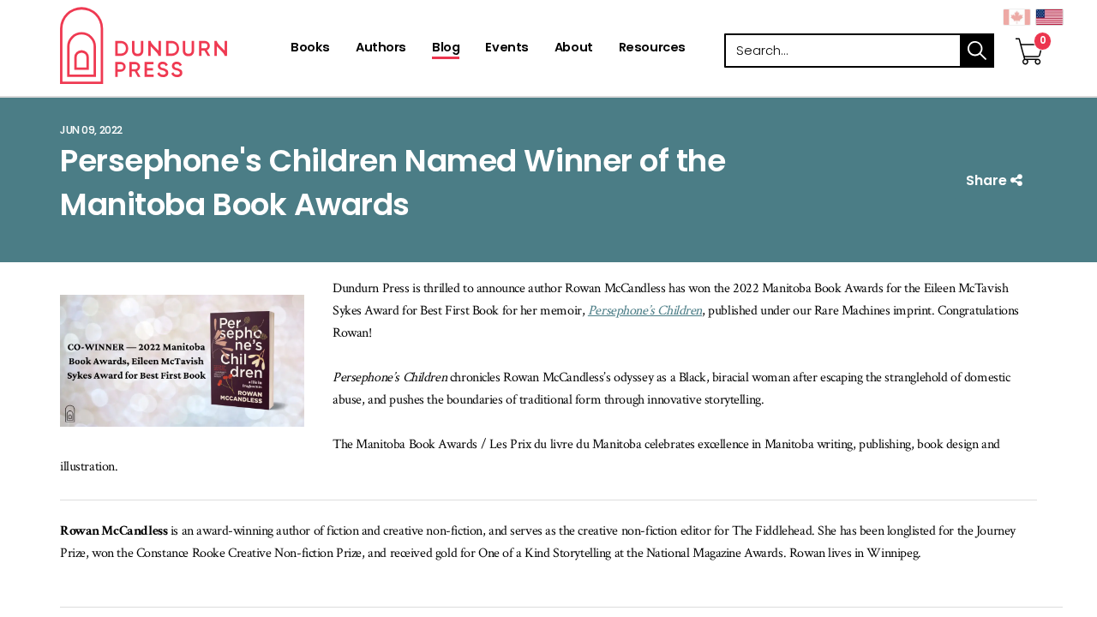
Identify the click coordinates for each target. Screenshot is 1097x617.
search (977, 50)
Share (988, 180)
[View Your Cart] (1029, 33)
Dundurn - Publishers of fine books (173, 45)
